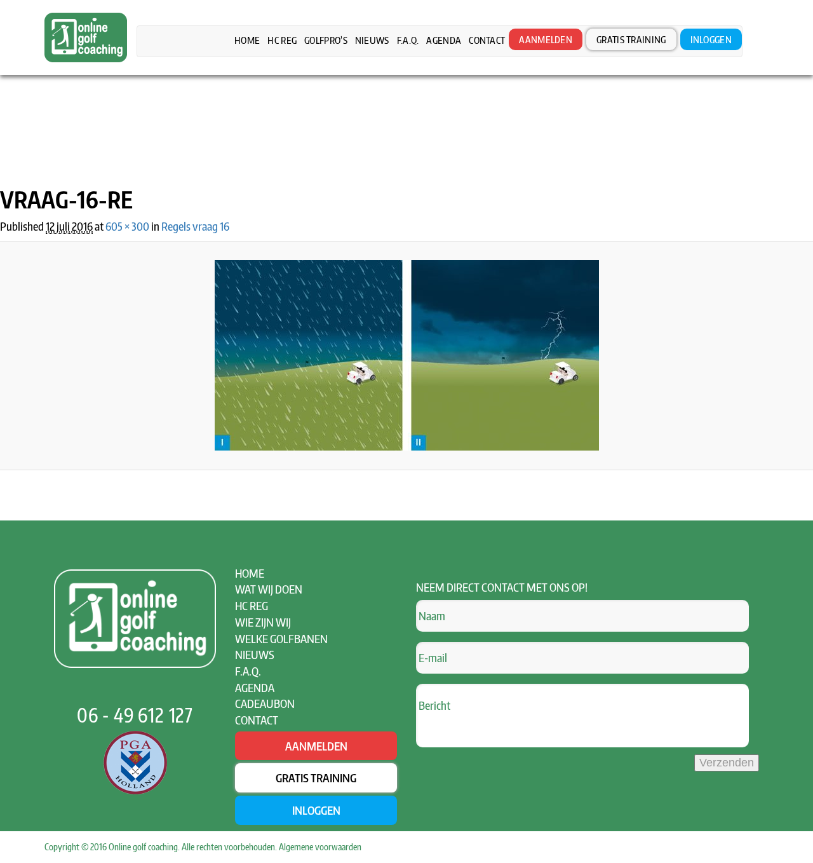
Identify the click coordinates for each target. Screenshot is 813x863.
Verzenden (726, 762)
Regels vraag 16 (195, 226)
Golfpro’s (325, 40)
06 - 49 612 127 (135, 715)
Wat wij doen (268, 588)
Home (247, 40)
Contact (487, 40)
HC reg (282, 40)
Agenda (443, 40)
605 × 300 (127, 226)
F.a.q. (408, 40)
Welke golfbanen (281, 638)
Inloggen (711, 39)
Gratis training (631, 39)
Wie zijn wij (263, 622)
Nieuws (372, 40)
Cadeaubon (265, 703)
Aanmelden (545, 39)
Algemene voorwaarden (320, 846)
